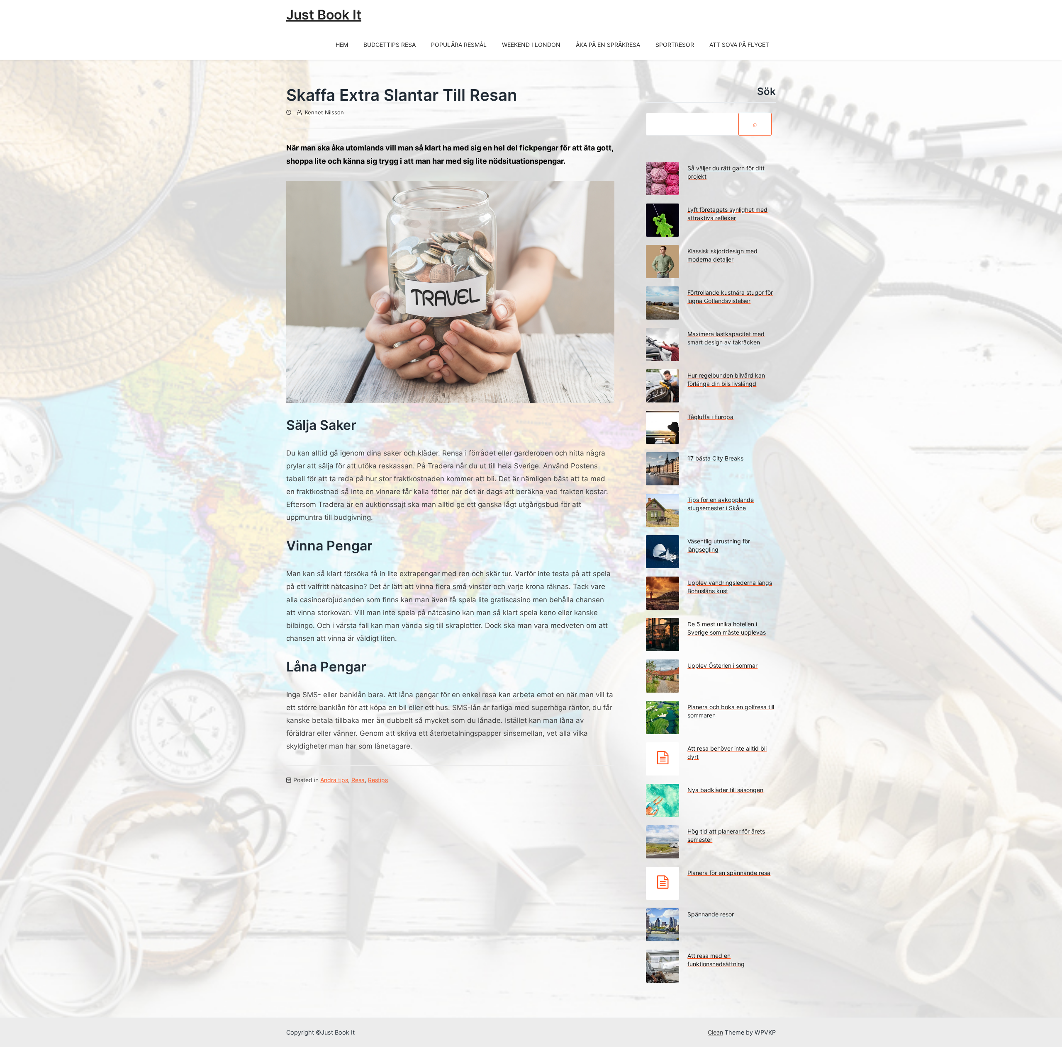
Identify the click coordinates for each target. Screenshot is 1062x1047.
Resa (358, 779)
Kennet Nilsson (324, 112)
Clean (715, 1032)
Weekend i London (531, 44)
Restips (378, 779)
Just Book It (323, 15)
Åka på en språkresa (608, 44)
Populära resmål (459, 44)
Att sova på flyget (739, 44)
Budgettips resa (389, 44)
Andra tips (334, 779)
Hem (342, 44)
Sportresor (674, 44)
